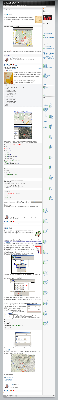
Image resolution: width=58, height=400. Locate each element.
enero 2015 (45, 262)
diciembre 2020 (46, 228)
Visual (48, 59)
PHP (50, 168)
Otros (50, 167)
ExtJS (50, 134)
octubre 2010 (45, 302)
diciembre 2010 (46, 300)
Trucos (46, 59)
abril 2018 (45, 243)
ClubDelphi (45, 110)
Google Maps (13, 65)
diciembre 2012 (46, 280)
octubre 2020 (45, 230)
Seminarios (51, 177)
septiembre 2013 (46, 274)
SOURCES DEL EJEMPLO (7, 349)
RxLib (50, 176)
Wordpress (51, 199)
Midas (7, 392)
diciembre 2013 (46, 271)
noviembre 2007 (46, 322)
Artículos (45, 89)
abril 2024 (45, 220)
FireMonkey (51, 138)
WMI (50, 59)
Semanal (51, 58)
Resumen (45, 58)
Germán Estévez (14, 68)
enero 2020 (45, 234)
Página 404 (45, 94)
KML (16, 65)
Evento (53, 54)
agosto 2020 (45, 231)
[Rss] (8, 64)
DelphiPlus (45, 66)
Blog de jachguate (46, 73)
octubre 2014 (45, 265)
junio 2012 (45, 285)
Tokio (50, 187)
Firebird (51, 136)
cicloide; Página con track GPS (8, 380)
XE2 (51, 59)
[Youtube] (13, 64)
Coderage (51, 114)
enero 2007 (45, 326)
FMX (50, 139)
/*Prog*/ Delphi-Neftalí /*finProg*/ (11, 2)
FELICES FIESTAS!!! (46, 31)
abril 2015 (45, 261)
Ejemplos (9, 65)
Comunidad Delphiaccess (47, 75)
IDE (50, 148)
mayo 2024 (45, 219)
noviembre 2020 (46, 229)
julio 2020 (45, 232)
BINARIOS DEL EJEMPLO (7, 350)
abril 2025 (45, 213)
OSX (50, 166)
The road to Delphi (46, 83)
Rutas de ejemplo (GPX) (7, 207)
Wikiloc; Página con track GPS (8, 379)
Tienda (51, 186)
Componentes (49, 52)
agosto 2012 (45, 283)
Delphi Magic (45, 65)
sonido (51, 180)
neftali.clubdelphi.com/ (13, 62)
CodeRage (44, 52)
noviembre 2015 (46, 259)
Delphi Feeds (45, 64)
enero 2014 (45, 270)
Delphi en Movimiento (46, 78)
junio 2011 (45, 295)
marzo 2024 (45, 221)
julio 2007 (45, 325)
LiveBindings (51, 157)
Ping (50, 169)
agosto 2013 (45, 275)
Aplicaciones (45, 88)
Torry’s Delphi (45, 68)
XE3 (50, 201)
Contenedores (51, 118)
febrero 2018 (45, 244)
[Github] (6, 64)
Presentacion (51, 56)
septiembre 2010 (46, 303)
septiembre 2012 (46, 282)
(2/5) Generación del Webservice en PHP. (49, 48)
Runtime (49, 58)
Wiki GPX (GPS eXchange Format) (9, 377)
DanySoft (47, 53)
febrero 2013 (45, 279)
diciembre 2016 (46, 252)
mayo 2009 (45, 312)
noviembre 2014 (46, 264)
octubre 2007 (45, 323)
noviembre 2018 (46, 239)
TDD (53, 58)
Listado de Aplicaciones (47, 93)
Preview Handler (52, 170)
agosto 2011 (45, 293)
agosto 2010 (45, 304)
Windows (51, 197)
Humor (51, 147)
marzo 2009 (45, 313)
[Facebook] (4, 64)
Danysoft (51, 119)
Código (44, 53)
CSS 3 (16, 396)
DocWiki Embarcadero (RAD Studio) (48, 67)
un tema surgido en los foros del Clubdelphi (20, 16)
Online (51, 164)
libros (50, 155)
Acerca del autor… (46, 87)
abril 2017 (45, 249)
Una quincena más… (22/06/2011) (48, 33)
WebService (51, 195)
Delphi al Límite (46, 76)
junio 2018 (45, 241)
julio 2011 (45, 294)
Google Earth (10, 125)
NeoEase (10, 396)
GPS (15, 65)
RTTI (47, 58)
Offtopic (47, 56)
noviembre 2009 (46, 310)
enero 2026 (45, 210)
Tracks (18, 65)
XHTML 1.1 (14, 396)
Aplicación (5, 65)
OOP (50, 165)
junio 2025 (45, 212)
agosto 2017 (45, 248)
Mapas (51, 158)
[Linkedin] (7, 64)
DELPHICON (51, 125)
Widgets (51, 196)
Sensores (51, 178)
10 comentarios (40, 68)
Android (51, 104)
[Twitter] (11, 64)
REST (52, 57)
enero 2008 (45, 320)
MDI (50, 159)
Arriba (54, 395)
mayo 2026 (45, 208)
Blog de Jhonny (46, 74)
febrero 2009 (45, 314)
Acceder (45, 98)
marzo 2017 (45, 250)
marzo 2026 (45, 209)
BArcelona (51, 108)
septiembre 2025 (46, 211)
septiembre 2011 (46, 292)
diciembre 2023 (46, 222)
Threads (44, 59)
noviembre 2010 (46, 301)
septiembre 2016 (46, 254)
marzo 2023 (45, 223)
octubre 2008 (45, 316)
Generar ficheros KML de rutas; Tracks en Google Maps (11, 67)
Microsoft (51, 160)
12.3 (50, 103)
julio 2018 (45, 240)
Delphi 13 (51, 123)
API (44, 51)
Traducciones (51, 189)
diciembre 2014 (46, 263)
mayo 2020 (45, 233)
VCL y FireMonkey (46, 35)
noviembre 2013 (46, 272)
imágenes (51, 149)
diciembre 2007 (46, 321)
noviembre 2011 (46, 290)
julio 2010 (45, 305)
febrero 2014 (45, 269)
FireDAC (51, 137)
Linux (50, 156)
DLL (53, 53)
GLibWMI (51, 144)
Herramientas (51, 146)
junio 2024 (45, 218)
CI (50, 113)
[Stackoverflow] (10, 64)
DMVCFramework (52, 129)
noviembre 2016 (46, 253)
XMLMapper (16, 392)
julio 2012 (45, 284)
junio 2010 (45, 306)
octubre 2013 (45, 273)
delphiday (51, 126)
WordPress (5, 396)
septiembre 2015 (46, 260)
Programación (45, 57)
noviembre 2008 (46, 315)
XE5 (53, 59)
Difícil (50, 127)
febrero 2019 (45, 238)
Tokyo (50, 188)
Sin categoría (51, 179)
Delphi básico (45, 77)
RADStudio (50, 57)
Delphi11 (51, 124)
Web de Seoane (46, 84)
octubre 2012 (45, 281)
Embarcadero (49, 54)
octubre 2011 (45, 291)
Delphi (7, 65)
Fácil (50, 135)
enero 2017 (45, 251)
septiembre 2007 (46, 324)
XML (14, 392)
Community (51, 116)
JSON (50, 154)
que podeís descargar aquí (7, 242)
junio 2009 (45, 311)
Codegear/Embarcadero (47, 63)
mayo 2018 (45, 242)
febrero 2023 (45, 224)
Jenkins (44, 56)
